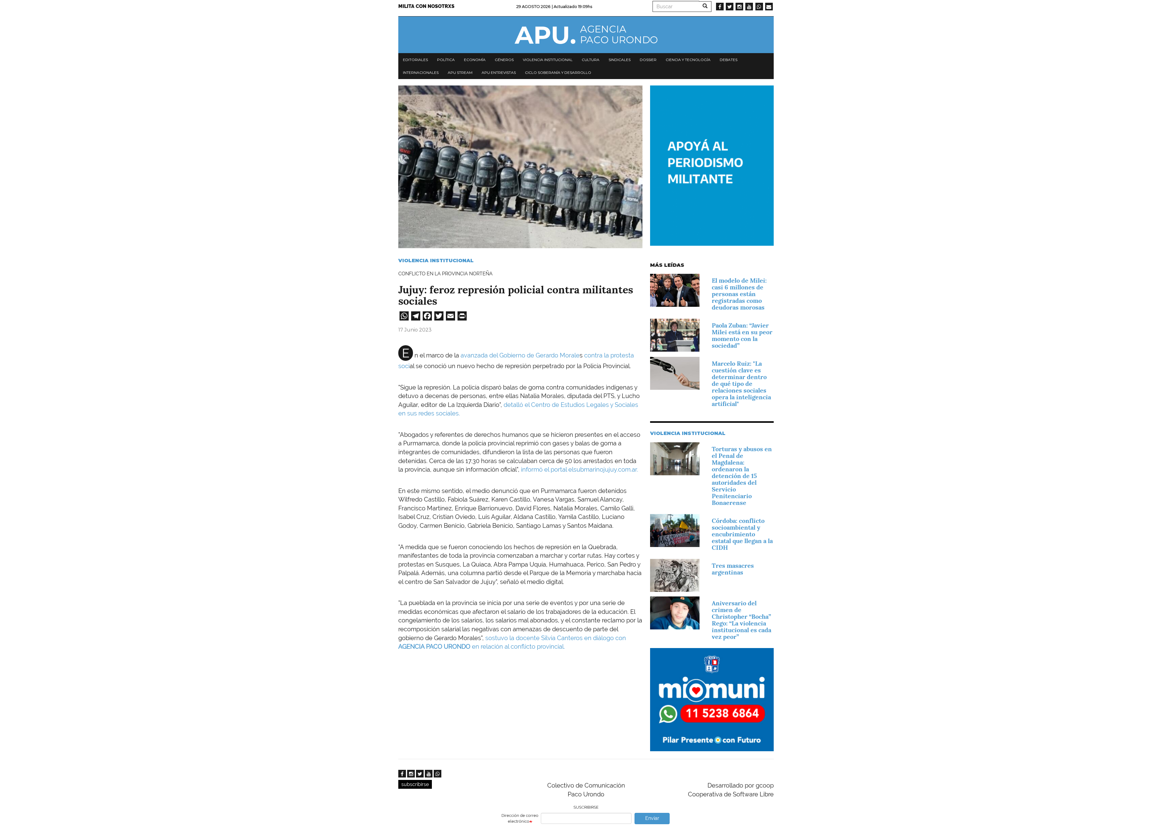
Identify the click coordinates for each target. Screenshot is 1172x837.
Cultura (590, 59)
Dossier (648, 59)
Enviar (652, 818)
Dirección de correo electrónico (519, 818)
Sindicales (620, 59)
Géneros (504, 59)
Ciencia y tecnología (688, 59)
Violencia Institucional (436, 260)
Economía (475, 59)
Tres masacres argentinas (733, 569)
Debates (728, 59)
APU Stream (460, 72)
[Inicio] (586, 35)
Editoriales (415, 59)
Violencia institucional (548, 59)
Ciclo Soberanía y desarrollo (558, 72)
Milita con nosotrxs (426, 6)
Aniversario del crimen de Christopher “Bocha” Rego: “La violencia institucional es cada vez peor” (741, 620)
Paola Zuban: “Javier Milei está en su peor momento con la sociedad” (742, 335)
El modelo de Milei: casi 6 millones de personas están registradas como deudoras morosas (739, 294)
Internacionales (421, 72)
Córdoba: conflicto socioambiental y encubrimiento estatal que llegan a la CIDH (742, 534)
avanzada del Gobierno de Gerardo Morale (520, 355)
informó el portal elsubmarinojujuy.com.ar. (579, 469)
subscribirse (415, 784)
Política (446, 59)
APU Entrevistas (499, 72)
